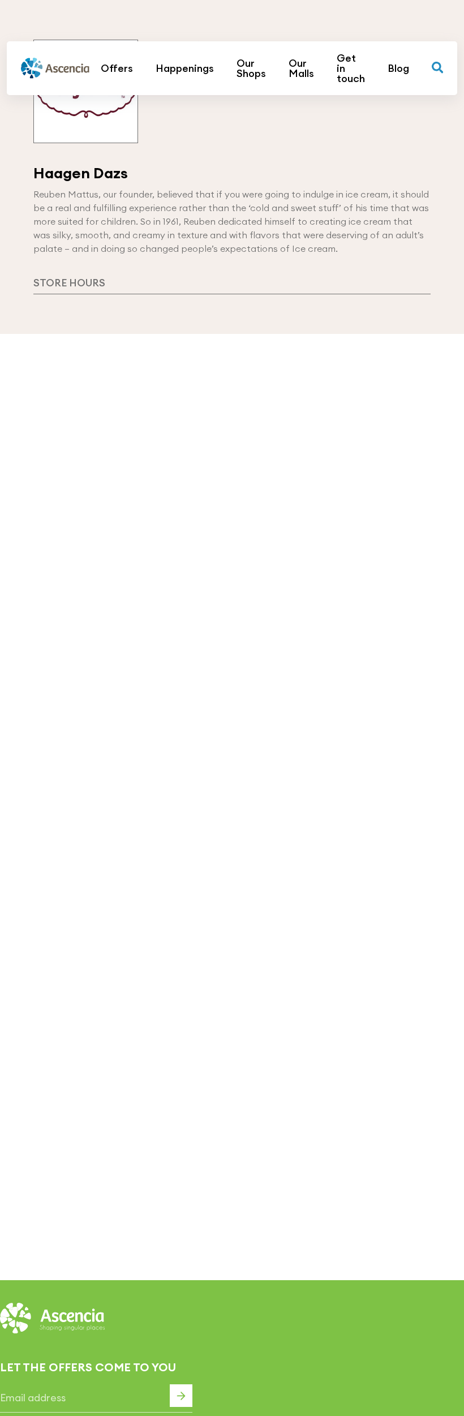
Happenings (185, 68)
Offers (117, 68)
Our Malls (301, 68)
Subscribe (181, 1395)
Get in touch (351, 68)
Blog (398, 68)
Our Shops (251, 68)
